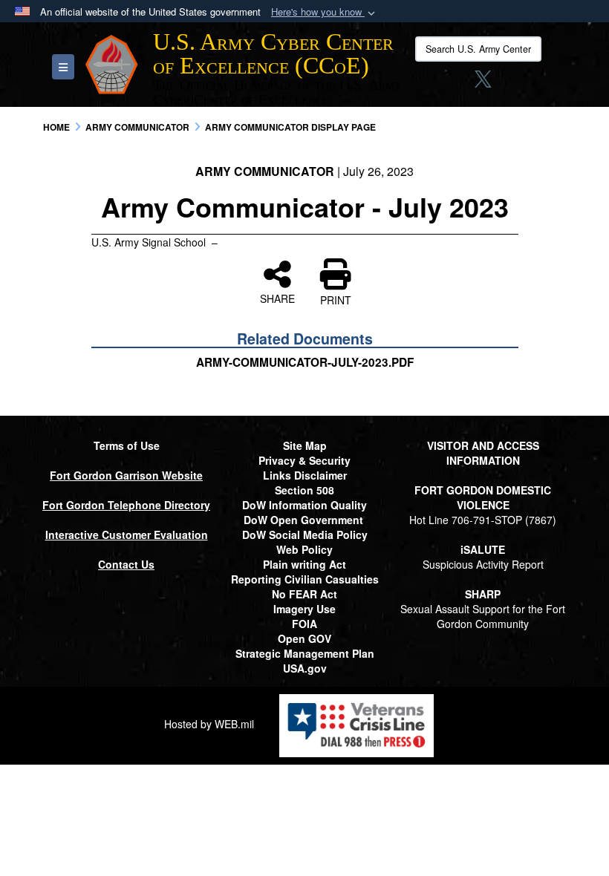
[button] (324, 12)
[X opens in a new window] (483, 83)
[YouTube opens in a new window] (540, 83)
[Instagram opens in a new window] (455, 83)
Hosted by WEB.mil (209, 723)
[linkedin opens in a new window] (510, 83)
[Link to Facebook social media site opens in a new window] (427, 83)
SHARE (277, 297)
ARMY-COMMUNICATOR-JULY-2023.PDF (305, 362)
